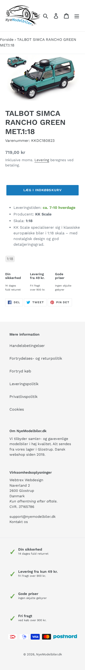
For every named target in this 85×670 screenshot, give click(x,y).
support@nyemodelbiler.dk (32, 516)
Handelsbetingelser (27, 345)
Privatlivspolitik (23, 396)
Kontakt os (18, 522)
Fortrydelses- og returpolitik (35, 358)
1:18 (10, 259)
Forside (6, 39)
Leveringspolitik (23, 384)
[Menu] (77, 15)
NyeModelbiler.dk (49, 654)
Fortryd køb (20, 371)
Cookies (16, 409)
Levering (41, 160)
